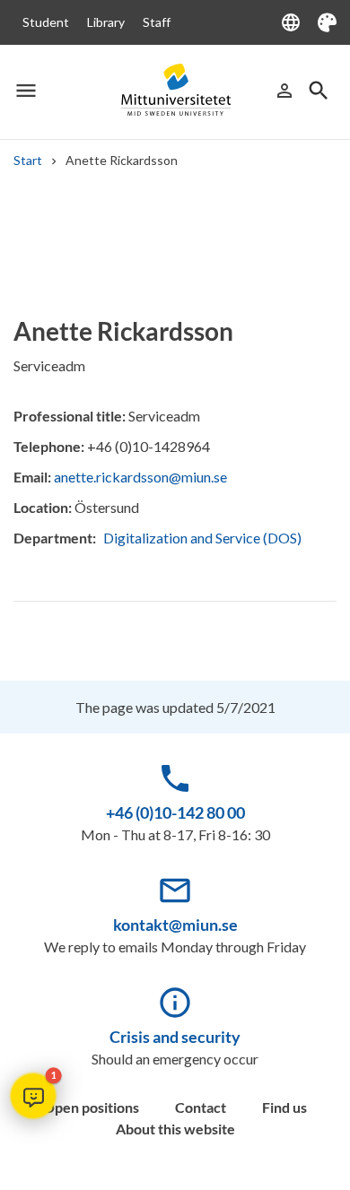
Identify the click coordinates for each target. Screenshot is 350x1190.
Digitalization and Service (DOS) (202, 537)
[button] (33, 1095)
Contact (200, 1107)
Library (106, 22)
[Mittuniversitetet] (175, 90)
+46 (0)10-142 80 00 (175, 812)
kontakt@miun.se (175, 924)
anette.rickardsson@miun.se (140, 476)
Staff (157, 22)
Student (45, 22)
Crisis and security (175, 1037)
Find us (284, 1107)
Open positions (91, 1107)
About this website (175, 1128)
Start (27, 160)
